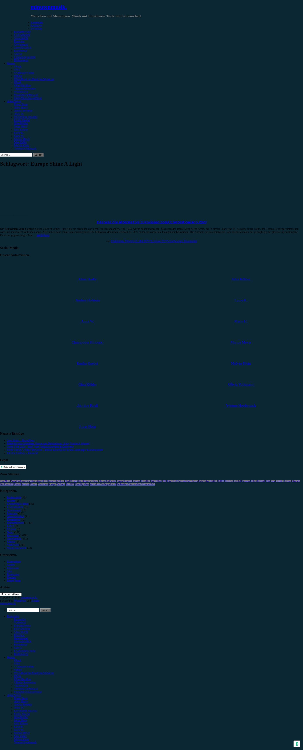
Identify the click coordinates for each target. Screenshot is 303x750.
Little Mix (296, 481)
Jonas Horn (20, 126)
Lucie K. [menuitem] (19, 726)
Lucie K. (19, 132)
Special (18, 53)
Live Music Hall (7, 484)
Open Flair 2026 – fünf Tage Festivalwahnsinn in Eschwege (40, 446)
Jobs (9, 571)
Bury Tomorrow (85, 481)
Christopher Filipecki (25, 117)
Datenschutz (14, 561)
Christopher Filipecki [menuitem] (25, 710)
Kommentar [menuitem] (20, 644)
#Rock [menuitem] (17, 660)
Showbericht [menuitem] (21, 631)
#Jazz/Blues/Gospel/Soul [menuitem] (28, 691)
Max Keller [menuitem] (20, 736)
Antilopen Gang (35, 481)
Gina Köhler (21, 123)
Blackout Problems (56, 481)
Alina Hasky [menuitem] (21, 701)
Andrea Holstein (23, 110)
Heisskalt (237, 481)
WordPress (20, 600)
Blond (67, 481)
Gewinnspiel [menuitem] (21, 638)
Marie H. (19, 135)
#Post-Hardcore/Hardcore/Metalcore (34, 79)
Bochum (74, 481)
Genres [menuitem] (11, 657)
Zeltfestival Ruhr (148, 484)
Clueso (102, 481)
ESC (164, 481)
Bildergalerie (21, 60)
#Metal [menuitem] (18, 669)
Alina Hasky (21, 107)
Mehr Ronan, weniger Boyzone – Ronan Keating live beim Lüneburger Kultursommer (55, 449)
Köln (268, 481)
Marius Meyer (22, 139)
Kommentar (20, 50)
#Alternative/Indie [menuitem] (24, 666)
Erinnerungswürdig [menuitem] (24, 650)
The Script (60, 484)
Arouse (35, 600)
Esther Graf (172, 481)
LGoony (287, 481)
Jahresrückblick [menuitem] (22, 641)
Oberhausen (43, 484)
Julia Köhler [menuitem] (21, 723)
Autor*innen (14, 101)
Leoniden (280, 481)
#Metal (18, 75)
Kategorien (37, 22)
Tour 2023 (70, 484)
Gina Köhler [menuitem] (21, 717)
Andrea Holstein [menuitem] (23, 704)
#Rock (17, 66)
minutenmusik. (49, 7)
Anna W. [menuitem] (19, 707)
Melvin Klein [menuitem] (21, 739)
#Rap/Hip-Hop (22, 85)
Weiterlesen (43, 235)
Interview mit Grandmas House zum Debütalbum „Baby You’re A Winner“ (48, 443)
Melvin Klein (21, 145)
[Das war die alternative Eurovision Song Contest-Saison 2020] (29, 211)
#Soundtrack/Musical (26, 94)
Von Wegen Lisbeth (108, 484)
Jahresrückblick (22, 47)
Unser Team (21, 104)
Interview (19, 41)
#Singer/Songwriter (25, 88)
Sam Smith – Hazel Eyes (21, 440)
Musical (17, 484)
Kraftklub (261, 481)
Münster (33, 484)
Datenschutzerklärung (14, 467)
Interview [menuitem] (19, 635)
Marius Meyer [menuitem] (22, 732)
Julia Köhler (21, 129)
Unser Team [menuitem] (21, 698)
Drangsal (136, 481)
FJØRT (221, 481)
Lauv (273, 481)
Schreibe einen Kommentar (182, 241)
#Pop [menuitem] (17, 663)
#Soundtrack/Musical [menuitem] (26, 688)
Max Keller (20, 142)
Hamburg (229, 481)
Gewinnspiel (21, 44)
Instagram (246, 481)
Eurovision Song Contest (187, 481)
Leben (10, 525)
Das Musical (110, 481)
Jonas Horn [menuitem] (20, 720)
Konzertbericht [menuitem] (22, 625)
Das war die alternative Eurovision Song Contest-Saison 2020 (151, 222)
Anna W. (19, 113)
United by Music (82, 484)
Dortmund (127, 481)
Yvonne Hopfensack (25, 148)
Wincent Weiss (134, 484)
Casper (95, 481)
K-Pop (254, 481)
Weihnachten (122, 484)
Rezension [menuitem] (20, 619)
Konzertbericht (22, 31)
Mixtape (11, 529)
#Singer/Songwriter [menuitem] (25, 682)
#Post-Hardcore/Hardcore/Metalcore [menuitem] (34, 672)
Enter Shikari (156, 481)
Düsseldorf (145, 481)
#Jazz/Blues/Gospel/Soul (28, 98)
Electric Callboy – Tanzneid (22, 453)
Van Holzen (95, 484)
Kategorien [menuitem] (13, 616)
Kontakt (11, 577)
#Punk (17, 82)
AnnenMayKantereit (19, 481)
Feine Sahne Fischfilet (208, 481)
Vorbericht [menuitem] (20, 622)
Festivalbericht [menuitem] (22, 628)
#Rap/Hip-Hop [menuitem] (22, 679)
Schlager (52, 484)
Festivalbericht (22, 34)
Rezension (36, 25)
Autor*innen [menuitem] (14, 695)
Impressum (13, 567)
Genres (11, 63)
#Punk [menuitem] (17, 676)
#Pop (17, 69)
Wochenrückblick (16, 548)
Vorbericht (36, 28)
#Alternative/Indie (24, 72)
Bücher (11, 500)
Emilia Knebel (22, 120)
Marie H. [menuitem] (19, 729)
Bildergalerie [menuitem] (21, 654)
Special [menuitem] (18, 647)
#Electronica (21, 91)
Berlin (45, 481)
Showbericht (21, 38)
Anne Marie (5, 481)
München (25, 484)
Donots (120, 481)
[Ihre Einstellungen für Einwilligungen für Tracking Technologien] (297, 744)
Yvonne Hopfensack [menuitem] (25, 742)
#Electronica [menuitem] (21, 685)
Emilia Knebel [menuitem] (22, 713)
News (10, 532)
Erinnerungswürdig (24, 57)
